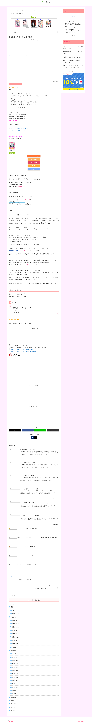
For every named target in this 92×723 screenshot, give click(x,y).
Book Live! (34, 159)
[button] (58, 32)
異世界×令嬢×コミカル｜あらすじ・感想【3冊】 (73, 52)
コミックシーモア (33, 156)
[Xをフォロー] (35, 437)
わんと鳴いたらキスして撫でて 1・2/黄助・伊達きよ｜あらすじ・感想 (73, 66)
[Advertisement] (34, 47)
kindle (34, 165)
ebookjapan (34, 162)
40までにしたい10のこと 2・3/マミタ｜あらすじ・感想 (73, 47)
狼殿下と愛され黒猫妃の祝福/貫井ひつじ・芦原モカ (72, 61)
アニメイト (34, 169)
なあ (73, 19)
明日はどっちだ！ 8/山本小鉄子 (18, 130)
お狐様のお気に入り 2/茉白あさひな (72, 57)
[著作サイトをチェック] (32, 437)
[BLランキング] (15, 354)
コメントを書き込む (34, 600)
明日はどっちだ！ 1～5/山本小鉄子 (19, 128)
